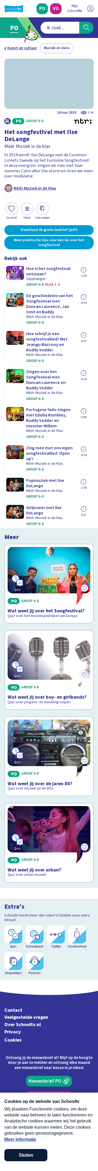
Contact (13, 1010)
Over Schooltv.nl (22, 1024)
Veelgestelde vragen (26, 1017)
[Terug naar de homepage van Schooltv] (13, 8)
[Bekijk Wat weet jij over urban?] (49, 843)
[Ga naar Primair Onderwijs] (15, 27)
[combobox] (60, 28)
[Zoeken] (86, 28)
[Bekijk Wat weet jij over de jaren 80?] (49, 756)
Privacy (12, 1032)
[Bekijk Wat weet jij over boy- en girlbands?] (49, 670)
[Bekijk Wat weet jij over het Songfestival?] (49, 583)
